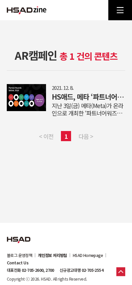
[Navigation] (120, 10)
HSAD (18, 235)
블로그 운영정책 (19, 255)
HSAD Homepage (88, 255)
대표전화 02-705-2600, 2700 (30, 270)
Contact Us (17, 263)
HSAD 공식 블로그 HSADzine (27, 10)
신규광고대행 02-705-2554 (81, 270)
